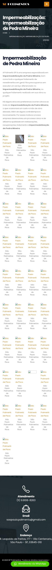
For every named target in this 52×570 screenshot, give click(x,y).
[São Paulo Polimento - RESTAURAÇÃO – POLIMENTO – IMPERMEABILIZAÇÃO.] (16, 4)
